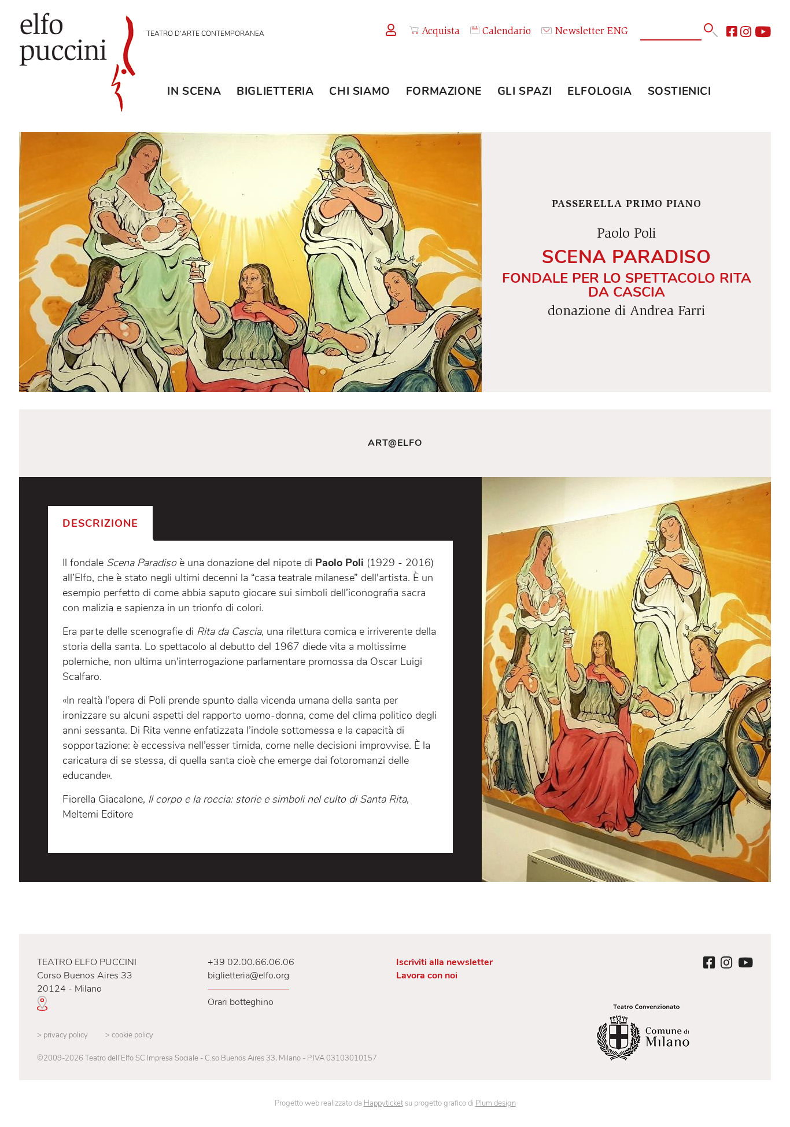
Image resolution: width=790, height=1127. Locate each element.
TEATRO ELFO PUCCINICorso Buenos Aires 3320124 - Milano (86, 975)
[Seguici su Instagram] (745, 31)
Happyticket (383, 1103)
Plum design (495, 1103)
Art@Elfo (395, 443)
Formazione (444, 91)
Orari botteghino (241, 1002)
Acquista (441, 32)
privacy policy (62, 1035)
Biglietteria (275, 91)
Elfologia (599, 91)
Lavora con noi (426, 975)
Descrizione (100, 523)
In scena (194, 91)
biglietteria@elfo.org (248, 975)
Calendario (506, 32)
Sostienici (679, 91)
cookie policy (129, 1035)
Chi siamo (359, 91)
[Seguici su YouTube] (763, 31)
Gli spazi (524, 91)
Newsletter (579, 32)
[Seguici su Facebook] (731, 31)
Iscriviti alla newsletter (444, 962)
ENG (617, 32)
